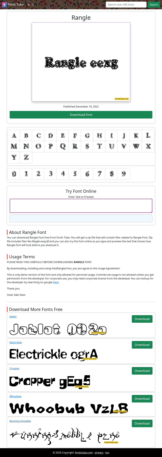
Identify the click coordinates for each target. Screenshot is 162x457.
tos (107, 452)
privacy (99, 452)
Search (154, 4)
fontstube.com (84, 452)
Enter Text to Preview (81, 197)
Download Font (81, 115)
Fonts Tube (15, 4)
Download (142, 319)
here (56, 282)
